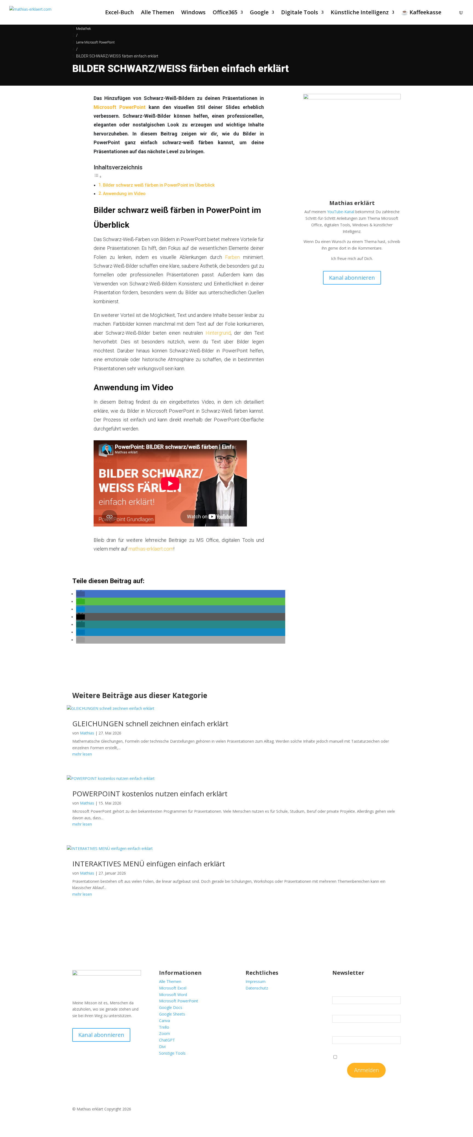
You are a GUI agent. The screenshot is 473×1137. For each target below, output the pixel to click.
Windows (193, 13)
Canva (164, 1020)
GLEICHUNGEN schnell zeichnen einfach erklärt (150, 723)
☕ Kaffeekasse (421, 13)
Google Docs (170, 1007)
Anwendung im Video (124, 193)
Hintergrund (218, 333)
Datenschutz (257, 988)
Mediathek (83, 29)
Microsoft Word (173, 994)
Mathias (87, 733)
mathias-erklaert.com (151, 549)
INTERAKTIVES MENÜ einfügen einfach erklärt (148, 864)
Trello (164, 1027)
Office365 (225, 13)
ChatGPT (167, 1040)
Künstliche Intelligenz (360, 13)
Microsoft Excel (172, 988)
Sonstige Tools (172, 1053)
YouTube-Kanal (340, 211)
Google (259, 13)
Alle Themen (157, 13)
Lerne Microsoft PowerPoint (95, 42)
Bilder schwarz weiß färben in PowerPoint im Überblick (159, 185)
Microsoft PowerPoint (120, 107)
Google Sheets (172, 1014)
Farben (232, 257)
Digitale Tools (299, 13)
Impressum (256, 981)
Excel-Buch (119, 13)
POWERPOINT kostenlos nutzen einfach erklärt (149, 793)
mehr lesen (82, 754)
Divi (162, 1046)
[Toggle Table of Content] (98, 176)
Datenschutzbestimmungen (377, 1056)
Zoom (164, 1033)
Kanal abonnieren (352, 277)
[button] (80, 594)
